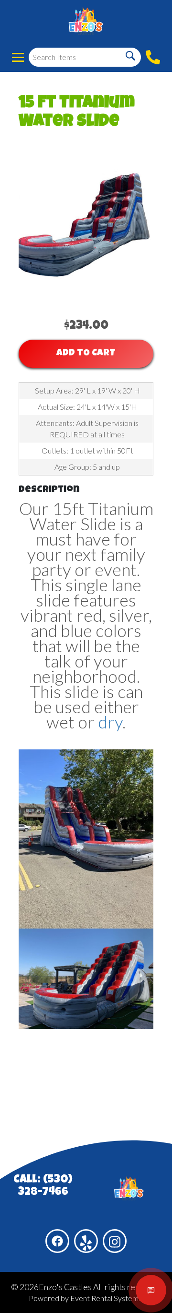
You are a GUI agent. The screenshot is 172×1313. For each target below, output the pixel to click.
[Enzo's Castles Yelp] (86, 1241)
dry (110, 721)
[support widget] (151, 1290)
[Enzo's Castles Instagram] (115, 1241)
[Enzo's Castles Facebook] (57, 1241)
